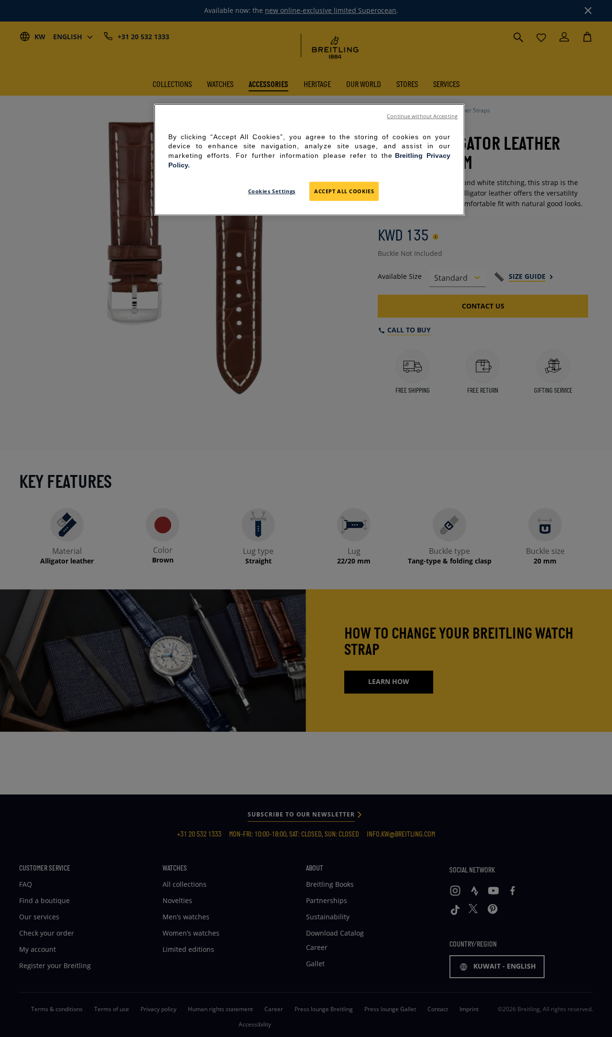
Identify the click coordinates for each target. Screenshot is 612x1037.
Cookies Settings (271, 191)
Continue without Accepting (422, 116)
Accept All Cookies (344, 191)
